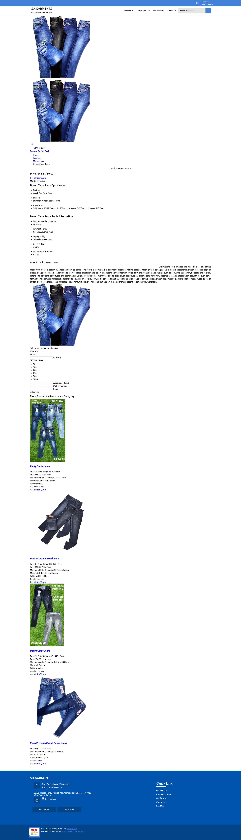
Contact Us (172, 10)
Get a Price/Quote (38, 178)
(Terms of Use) (72, 829)
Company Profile (143, 10)
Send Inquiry (39, 148)
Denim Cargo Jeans (40, 650)
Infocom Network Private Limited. (74, 831)
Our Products (158, 10)
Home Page (128, 10)
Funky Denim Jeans (40, 466)
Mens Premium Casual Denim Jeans (48, 743)
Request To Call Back (39, 151)
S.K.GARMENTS (41, 10)
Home (36, 155)
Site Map (160, 806)
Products (37, 158)
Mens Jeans (38, 161)
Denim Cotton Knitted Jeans (44, 558)
